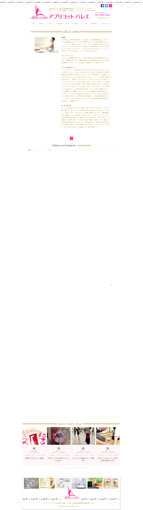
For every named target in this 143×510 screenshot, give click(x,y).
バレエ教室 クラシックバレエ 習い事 (34, 455)
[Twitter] (106, 5)
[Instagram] (110, 5)
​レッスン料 (76, 484)
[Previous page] (60, 467)
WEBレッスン (93, 487)
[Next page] (81, 467)
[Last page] (84, 467)
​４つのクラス (44, 487)
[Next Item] (111, 285)
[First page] (57, 467)
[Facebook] (102, 5)
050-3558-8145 (102, 15)
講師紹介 (27, 487)
